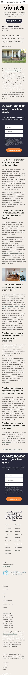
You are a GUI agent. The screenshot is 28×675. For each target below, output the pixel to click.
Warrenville (8, 541)
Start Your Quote (14, 150)
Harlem (7, 544)
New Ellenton (18, 534)
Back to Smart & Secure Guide (13, 450)
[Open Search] (24, 2)
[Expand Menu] (16, 11)
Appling (7, 547)
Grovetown (8, 550)
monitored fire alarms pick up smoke (13, 253)
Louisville (8, 553)
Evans (7, 525)
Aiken (6, 534)
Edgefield (17, 537)
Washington (18, 525)
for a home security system (13, 71)
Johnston (17, 528)
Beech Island (18, 544)
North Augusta (18, 547)
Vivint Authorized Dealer (10, 634)
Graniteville (18, 541)
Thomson (17, 531)
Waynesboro (8, 528)
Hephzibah (17, 550)
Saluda (7, 537)
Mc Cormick (8, 531)
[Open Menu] (2, 2)
